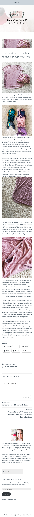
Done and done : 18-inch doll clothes (15, 404)
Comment (26, 397)
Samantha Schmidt (10, 367)
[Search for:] (12, 471)
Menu (17, 2)
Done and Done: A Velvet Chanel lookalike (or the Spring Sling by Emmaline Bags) (19, 413)
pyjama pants (6, 149)
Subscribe (6, 494)
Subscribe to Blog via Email (11, 480)
